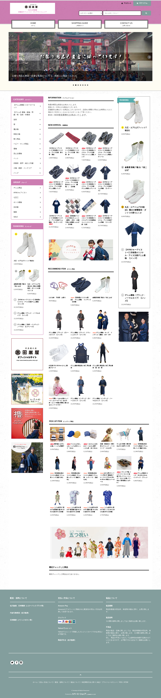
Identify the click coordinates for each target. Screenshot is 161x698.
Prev (12, 57)
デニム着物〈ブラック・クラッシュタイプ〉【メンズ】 (80, 334)
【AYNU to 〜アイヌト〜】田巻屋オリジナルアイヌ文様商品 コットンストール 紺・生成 (89, 220)
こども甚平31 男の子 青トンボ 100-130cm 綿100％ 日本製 (107, 510)
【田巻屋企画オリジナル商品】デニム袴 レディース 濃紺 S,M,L (74, 476)
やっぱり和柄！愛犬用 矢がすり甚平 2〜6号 (124, 445)
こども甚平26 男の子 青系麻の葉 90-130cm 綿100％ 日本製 (74, 510)
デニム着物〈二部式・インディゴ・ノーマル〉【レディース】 (28, 325)
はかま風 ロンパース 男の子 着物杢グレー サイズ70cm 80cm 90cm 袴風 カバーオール (107, 477)
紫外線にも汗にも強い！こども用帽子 (57, 445)
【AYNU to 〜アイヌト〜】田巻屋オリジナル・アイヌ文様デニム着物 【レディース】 (56, 219)
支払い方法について (46, 682)
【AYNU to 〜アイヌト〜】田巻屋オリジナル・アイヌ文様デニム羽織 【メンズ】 (105, 219)
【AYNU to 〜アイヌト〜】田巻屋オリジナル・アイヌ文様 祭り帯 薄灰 (56, 151)
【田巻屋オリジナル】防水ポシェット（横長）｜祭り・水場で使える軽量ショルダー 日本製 (72, 220)
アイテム (144, 3)
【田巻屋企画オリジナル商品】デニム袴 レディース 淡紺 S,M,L (90, 476)
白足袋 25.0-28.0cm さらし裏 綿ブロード (58, 367)
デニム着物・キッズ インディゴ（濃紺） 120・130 (102, 334)
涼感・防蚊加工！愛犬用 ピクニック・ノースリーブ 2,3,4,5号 (107, 446)
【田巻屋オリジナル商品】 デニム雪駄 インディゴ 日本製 (81, 300)
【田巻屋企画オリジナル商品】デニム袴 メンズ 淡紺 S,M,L (57, 475)
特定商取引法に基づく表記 (91, 682)
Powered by (68, 694)
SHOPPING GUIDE (80, 24)
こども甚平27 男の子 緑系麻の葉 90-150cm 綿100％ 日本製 (57, 510)
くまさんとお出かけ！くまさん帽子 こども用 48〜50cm (90, 446)
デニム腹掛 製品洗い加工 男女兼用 (81, 367)
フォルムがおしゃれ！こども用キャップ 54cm (74, 446)
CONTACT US (126, 24)
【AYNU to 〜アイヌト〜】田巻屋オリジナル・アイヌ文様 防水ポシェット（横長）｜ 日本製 (72, 182)
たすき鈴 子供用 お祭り (57, 297)
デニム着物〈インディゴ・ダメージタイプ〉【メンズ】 (80, 399)
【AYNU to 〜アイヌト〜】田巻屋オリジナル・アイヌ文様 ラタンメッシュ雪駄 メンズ (89, 152)
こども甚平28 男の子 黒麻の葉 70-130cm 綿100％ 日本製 (90, 510)
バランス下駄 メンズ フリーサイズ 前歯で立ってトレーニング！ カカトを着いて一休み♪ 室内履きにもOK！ (124, 477)
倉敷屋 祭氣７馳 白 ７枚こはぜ (102, 297)
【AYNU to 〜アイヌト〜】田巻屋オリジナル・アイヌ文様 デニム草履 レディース (89, 185)
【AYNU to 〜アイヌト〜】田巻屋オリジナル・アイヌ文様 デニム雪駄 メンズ (56, 185)
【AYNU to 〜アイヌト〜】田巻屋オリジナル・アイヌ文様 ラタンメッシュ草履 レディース (105, 152)
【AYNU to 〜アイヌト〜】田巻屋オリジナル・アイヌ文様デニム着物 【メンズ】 (135, 254)
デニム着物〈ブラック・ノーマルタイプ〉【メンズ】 (135, 298)
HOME (33, 24)
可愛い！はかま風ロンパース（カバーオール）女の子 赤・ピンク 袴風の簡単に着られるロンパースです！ (59, 402)
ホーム (35, 682)
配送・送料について (62, 682)
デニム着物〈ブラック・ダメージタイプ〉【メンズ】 (59, 334)
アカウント (127, 3)
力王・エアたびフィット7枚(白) (136, 129)
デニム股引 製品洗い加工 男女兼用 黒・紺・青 (103, 367)
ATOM (126, 682)
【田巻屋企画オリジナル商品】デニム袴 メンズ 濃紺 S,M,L (140, 446)
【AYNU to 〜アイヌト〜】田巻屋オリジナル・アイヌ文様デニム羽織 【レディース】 (105, 186)
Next (149, 57)
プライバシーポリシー (109, 682)
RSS (120, 682)
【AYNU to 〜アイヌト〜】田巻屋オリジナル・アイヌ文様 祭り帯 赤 (72, 151)
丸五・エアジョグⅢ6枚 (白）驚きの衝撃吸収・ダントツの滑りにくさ (135, 210)
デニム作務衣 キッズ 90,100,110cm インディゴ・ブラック (140, 475)
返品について (75, 682)
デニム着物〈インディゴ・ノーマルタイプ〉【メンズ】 (102, 399)
